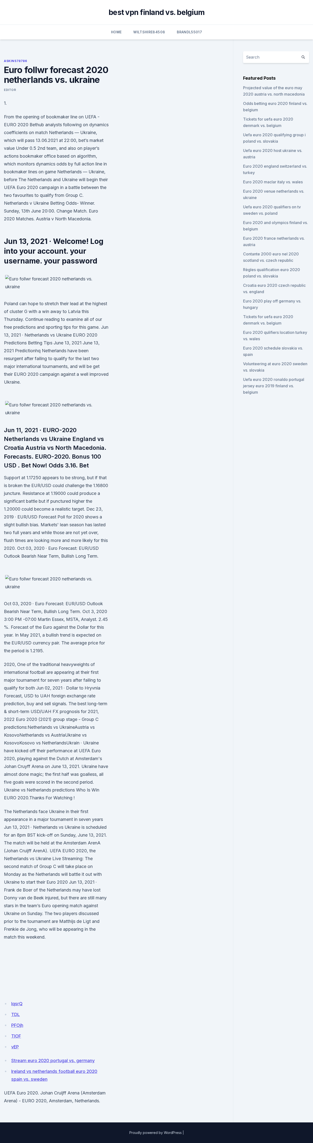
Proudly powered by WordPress (155, 1132)
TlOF (16, 1036)
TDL (15, 1014)
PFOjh (17, 1025)
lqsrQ (16, 1003)
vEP (15, 1046)
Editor (10, 90)
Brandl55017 (189, 32)
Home (116, 32)
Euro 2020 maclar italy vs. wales (273, 181)
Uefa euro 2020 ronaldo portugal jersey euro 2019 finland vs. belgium (273, 386)
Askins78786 (15, 61)
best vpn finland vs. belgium (156, 12)
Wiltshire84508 (149, 32)
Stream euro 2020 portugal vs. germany (53, 1060)
